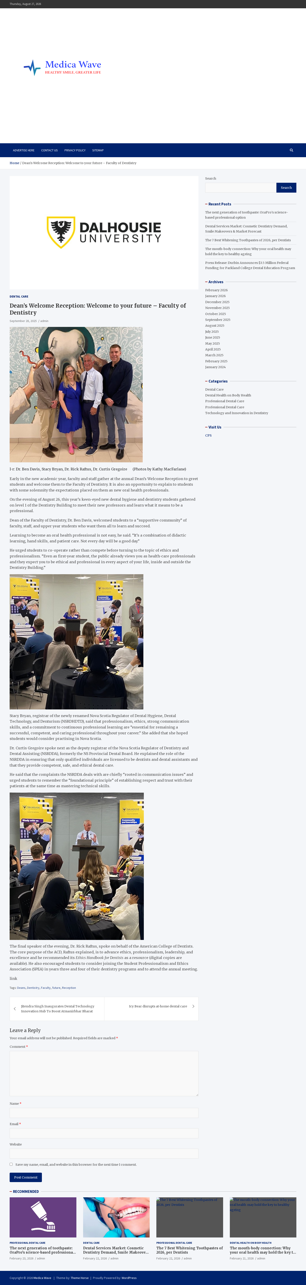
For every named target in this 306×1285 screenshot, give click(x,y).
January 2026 (215, 296)
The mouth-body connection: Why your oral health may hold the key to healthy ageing (262, 1252)
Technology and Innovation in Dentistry (236, 413)
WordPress (129, 1278)
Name (16, 1104)
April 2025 (213, 349)
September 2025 (218, 320)
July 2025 (212, 332)
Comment (19, 1047)
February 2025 (216, 361)
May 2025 (212, 343)
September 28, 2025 (23, 321)
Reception (69, 988)
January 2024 (215, 367)
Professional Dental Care (224, 401)
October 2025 (215, 314)
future (56, 988)
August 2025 (214, 326)
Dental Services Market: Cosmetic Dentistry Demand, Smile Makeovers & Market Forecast (116, 1252)
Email (15, 1124)
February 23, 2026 (21, 1258)
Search (210, 178)
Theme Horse (80, 1278)
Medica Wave (34, 126)
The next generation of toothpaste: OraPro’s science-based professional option (42, 1252)
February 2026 (216, 290)
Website (16, 1144)
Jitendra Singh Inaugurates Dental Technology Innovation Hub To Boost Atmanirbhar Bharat (57, 1008)
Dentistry (33, 988)
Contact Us (49, 150)
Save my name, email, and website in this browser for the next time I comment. (76, 1165)
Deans (21, 988)
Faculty (46, 988)
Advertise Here (23, 150)
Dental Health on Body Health (228, 395)
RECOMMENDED (26, 1191)
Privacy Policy (75, 150)
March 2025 (214, 355)
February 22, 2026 (95, 1258)
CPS (208, 435)
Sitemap (98, 150)
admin (44, 321)
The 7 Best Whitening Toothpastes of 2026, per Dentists (248, 240)
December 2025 (217, 302)
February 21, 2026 (242, 1258)
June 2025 (212, 337)
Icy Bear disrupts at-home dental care (158, 1006)
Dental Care (19, 296)
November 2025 (217, 308)
